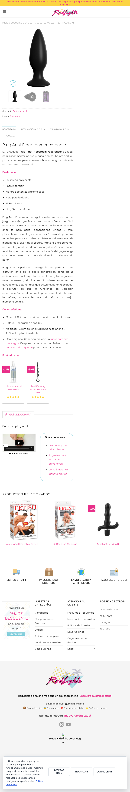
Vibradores (41, 612)
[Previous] (14, 58)
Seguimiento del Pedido (77, 640)
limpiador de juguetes (19, 347)
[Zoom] (13, 83)
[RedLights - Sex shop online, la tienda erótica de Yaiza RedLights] (65, 11)
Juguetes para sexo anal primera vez (57, 459)
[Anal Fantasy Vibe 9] (108, 520)
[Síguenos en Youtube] (68, 724)
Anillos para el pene (47, 636)
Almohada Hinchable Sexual (22, 543)
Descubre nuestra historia (95, 695)
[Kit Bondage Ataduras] (65, 520)
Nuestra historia (110, 609)
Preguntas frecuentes (80, 612)
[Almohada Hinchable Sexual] (22, 520)
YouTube (105, 628)
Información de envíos (81, 619)
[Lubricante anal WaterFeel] (13, 372)
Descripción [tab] (9, 129)
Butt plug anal (66, 22)
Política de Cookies (79, 625)
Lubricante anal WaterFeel (13, 388)
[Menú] (4, 11)
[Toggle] (94, 649)
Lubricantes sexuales (48, 642)
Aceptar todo (59, 771)
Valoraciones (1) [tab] (59, 129)
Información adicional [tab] (33, 129)
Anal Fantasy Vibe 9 (108, 543)
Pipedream (15, 116)
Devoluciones (75, 631)
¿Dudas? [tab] (10, 135)
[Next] (62, 58)
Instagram (106, 622)
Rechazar (81, 771)
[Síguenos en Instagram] (61, 724)
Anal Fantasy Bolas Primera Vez (38, 389)
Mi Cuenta (106, 615)
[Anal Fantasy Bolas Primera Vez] (38, 372)
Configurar (104, 771)
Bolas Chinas (43, 648)
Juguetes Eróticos (21, 22)
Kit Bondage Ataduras (65, 543)
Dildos (39, 629)
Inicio (5, 22)
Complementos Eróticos (44, 621)
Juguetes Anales (45, 22)
